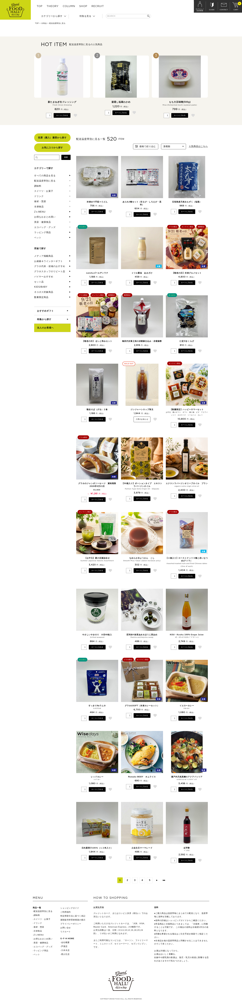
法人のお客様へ (45, 327)
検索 (66, 157)
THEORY (53, 6)
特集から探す (44, 319)
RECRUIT (97, 6)
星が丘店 (65, 954)
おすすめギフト (45, 311)
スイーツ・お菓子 (43, 191)
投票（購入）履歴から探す (52, 137)
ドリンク (39, 196)
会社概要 (65, 942)
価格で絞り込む (147, 146)
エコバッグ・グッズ (45, 227)
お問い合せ (65, 928)
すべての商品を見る (45, 175)
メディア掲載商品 (43, 256)
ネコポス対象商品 (43, 292)
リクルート (65, 931)
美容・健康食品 (42, 222)
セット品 (39, 282)
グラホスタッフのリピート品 (49, 271)
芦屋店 (64, 946)
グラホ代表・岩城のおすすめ (49, 266)
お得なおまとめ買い (45, 217)
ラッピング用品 (42, 232)
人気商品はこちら (198, 146)
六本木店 (65, 950)
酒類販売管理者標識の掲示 (73, 920)
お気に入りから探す (52, 147)
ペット (37, 237)
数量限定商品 (41, 297)
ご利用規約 (65, 912)
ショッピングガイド (69, 908)
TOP (39, 6)
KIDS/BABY (40, 287)
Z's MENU (40, 212)
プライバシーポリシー (70, 924)
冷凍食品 (39, 206)
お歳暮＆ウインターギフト (48, 261)
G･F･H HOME (67, 938)
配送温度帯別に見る (45, 181)
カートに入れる (62, 115)
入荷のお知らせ (142, 419)
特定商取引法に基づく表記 (73, 916)
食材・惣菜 (40, 201)
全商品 (44, 23)
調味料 (37, 186)
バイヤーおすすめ (43, 276)
